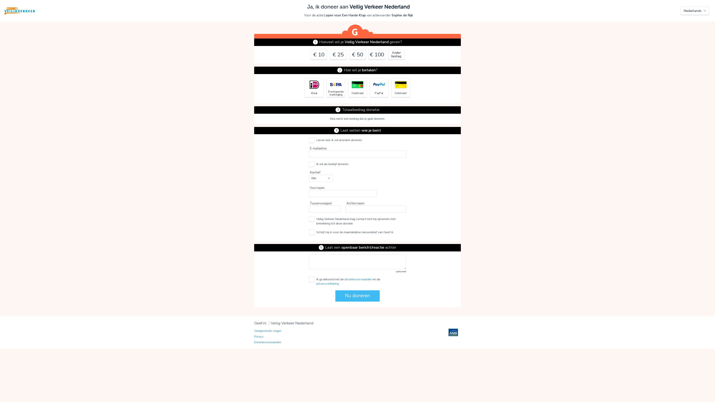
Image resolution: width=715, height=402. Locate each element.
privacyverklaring (327, 283)
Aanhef (315, 172)
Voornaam (317, 188)
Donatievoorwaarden (267, 342)
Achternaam (355, 203)
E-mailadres (318, 148)
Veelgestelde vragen (267, 331)
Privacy (258, 337)
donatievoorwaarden (358, 279)
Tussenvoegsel (321, 203)
